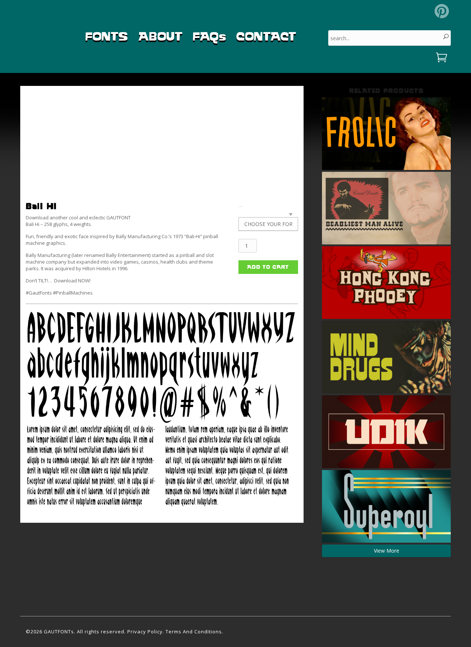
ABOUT (160, 36)
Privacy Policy (145, 631)
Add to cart (268, 267)
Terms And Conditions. (194, 631)
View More (386, 550)
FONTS (106, 36)
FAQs (209, 36)
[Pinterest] (442, 11)
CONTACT (266, 36)
